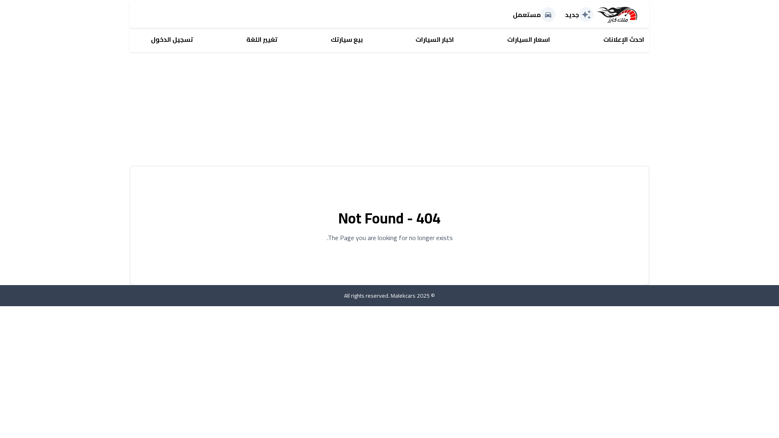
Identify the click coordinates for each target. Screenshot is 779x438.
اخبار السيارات (434, 39)
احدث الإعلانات (623, 39)
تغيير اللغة (262, 39)
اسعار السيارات (528, 39)
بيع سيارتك (347, 39)
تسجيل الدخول (172, 39)
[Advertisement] (405, 109)
